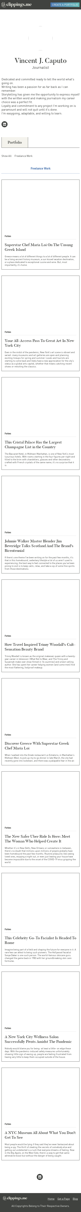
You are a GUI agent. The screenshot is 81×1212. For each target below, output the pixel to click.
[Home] (17, 5)
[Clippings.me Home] (15, 1199)
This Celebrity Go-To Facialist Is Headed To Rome (40, 940)
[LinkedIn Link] (5, 124)
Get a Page (63, 1198)
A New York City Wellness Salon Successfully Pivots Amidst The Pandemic (38, 1039)
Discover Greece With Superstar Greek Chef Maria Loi (37, 746)
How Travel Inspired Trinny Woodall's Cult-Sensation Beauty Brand (40, 647)
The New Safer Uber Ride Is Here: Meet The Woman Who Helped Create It (37, 839)
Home (51, 1198)
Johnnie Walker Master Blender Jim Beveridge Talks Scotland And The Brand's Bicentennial (39, 546)
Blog (75, 1198)
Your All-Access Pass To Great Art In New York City (39, 343)
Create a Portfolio (65, 4)
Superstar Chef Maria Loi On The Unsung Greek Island (39, 247)
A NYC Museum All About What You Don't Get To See (40, 1135)
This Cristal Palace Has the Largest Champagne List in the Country (33, 444)
